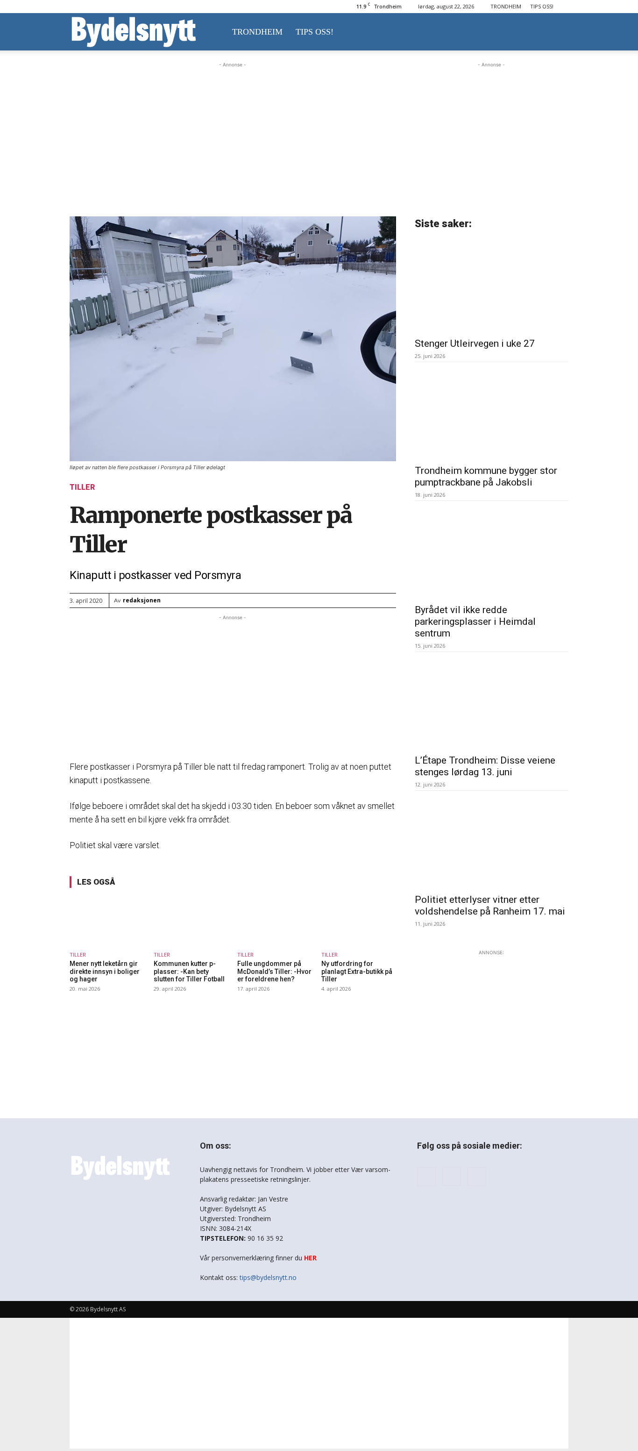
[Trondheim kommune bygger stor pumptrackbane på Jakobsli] (491, 413)
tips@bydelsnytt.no (268, 1277)
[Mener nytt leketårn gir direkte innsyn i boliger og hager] (107, 920)
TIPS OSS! (541, 6)
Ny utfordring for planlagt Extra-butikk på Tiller (356, 971)
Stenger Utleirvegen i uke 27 (475, 343)
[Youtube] (477, 1176)
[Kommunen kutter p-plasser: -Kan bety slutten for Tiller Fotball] (191, 920)
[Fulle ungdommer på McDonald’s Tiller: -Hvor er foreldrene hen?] (274, 920)
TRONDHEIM (505, 6)
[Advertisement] (233, 128)
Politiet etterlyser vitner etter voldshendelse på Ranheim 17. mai (490, 905)
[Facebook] (426, 1176)
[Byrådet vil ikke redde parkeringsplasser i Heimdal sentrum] (491, 552)
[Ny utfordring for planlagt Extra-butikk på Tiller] (358, 920)
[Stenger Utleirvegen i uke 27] (491, 285)
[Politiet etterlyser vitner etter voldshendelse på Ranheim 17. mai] (491, 841)
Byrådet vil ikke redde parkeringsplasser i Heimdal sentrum (475, 621)
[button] (557, 32)
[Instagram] (451, 1176)
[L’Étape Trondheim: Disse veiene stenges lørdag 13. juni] (491, 703)
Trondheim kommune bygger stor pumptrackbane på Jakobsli (486, 476)
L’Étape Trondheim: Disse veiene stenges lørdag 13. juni (485, 766)
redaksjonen (142, 600)
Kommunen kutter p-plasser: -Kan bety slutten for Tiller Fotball (189, 971)
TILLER (82, 487)
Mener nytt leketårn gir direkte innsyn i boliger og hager (105, 971)
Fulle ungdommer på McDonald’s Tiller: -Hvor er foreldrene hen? (274, 971)
